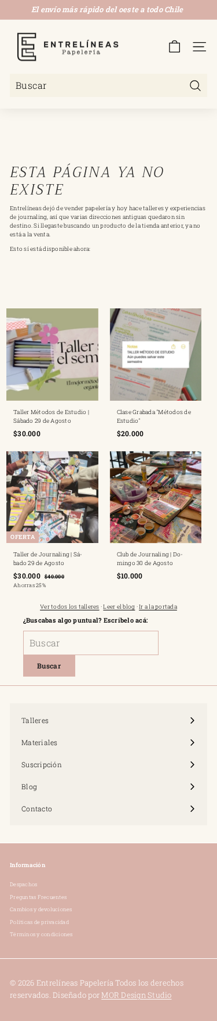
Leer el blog (119, 606)
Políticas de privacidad (39, 922)
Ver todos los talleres (70, 606)
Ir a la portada (158, 606)
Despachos (23, 884)
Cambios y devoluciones (41, 909)
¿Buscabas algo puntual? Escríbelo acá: (85, 620)
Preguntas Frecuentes (38, 897)
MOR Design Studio (136, 995)
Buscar (49, 665)
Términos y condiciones (41, 934)
